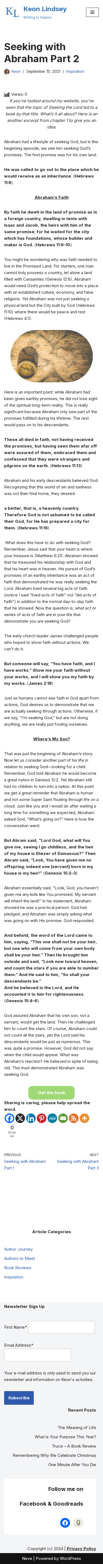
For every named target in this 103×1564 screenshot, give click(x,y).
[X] (20, 1118)
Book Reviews (17, 1267)
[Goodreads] (78, 1523)
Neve (27, 1558)
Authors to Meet (19, 1258)
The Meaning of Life (77, 1427)
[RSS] (74, 1118)
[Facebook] (9, 1118)
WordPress (70, 1558)
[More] (84, 1118)
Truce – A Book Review (74, 1446)
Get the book (51, 1092)
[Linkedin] (31, 1118)
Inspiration (75, 71)
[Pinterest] (41, 1118)
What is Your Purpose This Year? (65, 1436)
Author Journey (18, 1249)
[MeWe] (52, 1118)
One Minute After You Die (72, 1464)
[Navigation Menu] (92, 12)
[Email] (63, 1118)
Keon (16, 71)
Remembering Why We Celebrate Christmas (54, 1455)
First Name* (15, 1327)
